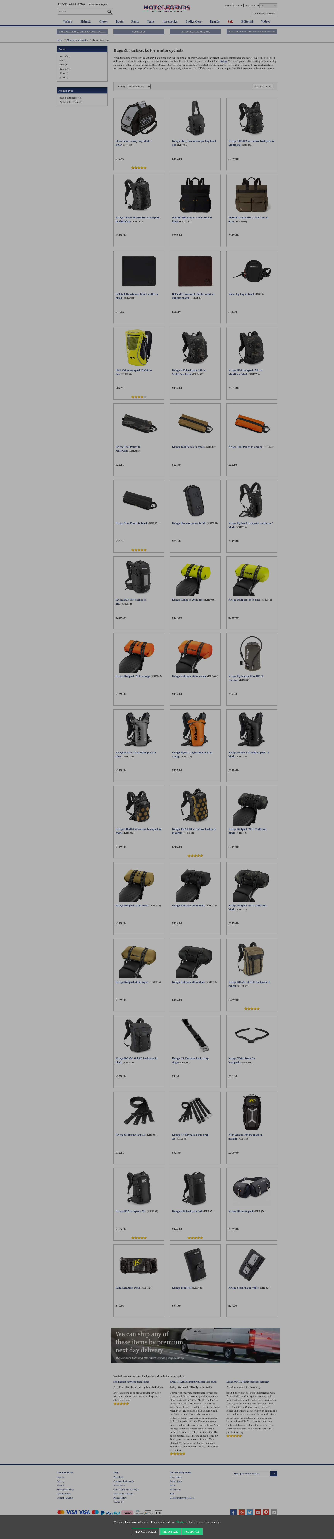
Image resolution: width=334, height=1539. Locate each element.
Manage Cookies (146, 1531)
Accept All (192, 1531)
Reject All (170, 1531)
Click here (181, 1522)
